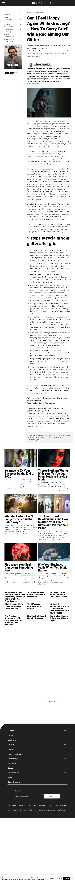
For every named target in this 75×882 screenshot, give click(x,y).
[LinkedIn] (12, 73)
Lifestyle (7, 24)
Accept (66, 879)
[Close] (72, 878)
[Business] (20, 14)
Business (7, 14)
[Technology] (20, 32)
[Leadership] (20, 19)
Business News (9, 39)
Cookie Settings (55, 879)
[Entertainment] (20, 37)
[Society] (20, 34)
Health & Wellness (10, 27)
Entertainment (9, 37)
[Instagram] (6, 73)
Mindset (6, 22)
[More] (65, 682)
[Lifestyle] (20, 24)
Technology (8, 32)
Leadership (8, 19)
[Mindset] (20, 22)
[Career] (20, 17)
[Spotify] (19, 73)
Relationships (8, 29)
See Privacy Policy (38, 880)
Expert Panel (8, 42)
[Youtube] (15, 73)
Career (6, 17)
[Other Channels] (65, 687)
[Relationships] (20, 29)
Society (6, 34)
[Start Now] (20, 481)
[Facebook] (9, 73)
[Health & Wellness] (20, 27)
